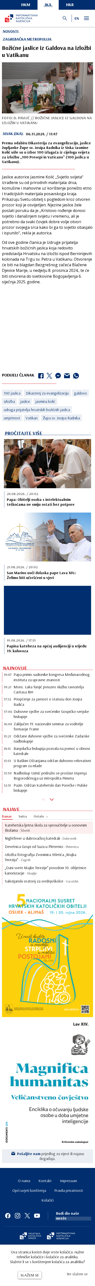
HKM (25, 4)
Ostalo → (41, 816)
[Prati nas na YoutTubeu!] (37, 1216)
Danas (7, 816)
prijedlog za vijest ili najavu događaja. (50, 1156)
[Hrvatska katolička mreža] (30, 1236)
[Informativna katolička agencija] (61, 1236)
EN (77, 18)
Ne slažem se (77, 1273)
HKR (70, 4)
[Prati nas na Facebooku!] (8, 1216)
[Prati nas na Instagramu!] (17, 1216)
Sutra (23, 816)
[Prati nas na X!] (27, 1216)
